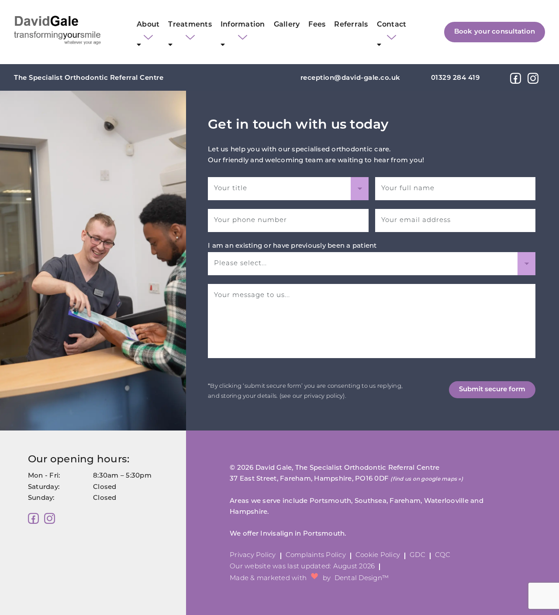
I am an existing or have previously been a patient (292, 246)
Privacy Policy (253, 555)
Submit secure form (492, 389)
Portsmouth (331, 501)
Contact (392, 24)
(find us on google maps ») (426, 479)
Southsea (370, 501)
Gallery (287, 24)
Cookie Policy (377, 555)
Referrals (351, 24)
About (148, 24)
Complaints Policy (316, 555)
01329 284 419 (455, 78)
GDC (417, 555)
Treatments (190, 24)
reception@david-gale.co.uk (350, 78)
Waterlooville (446, 501)
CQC (443, 555)
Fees (316, 24)
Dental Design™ (362, 578)
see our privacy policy (312, 396)
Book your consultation (494, 32)
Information (243, 24)
